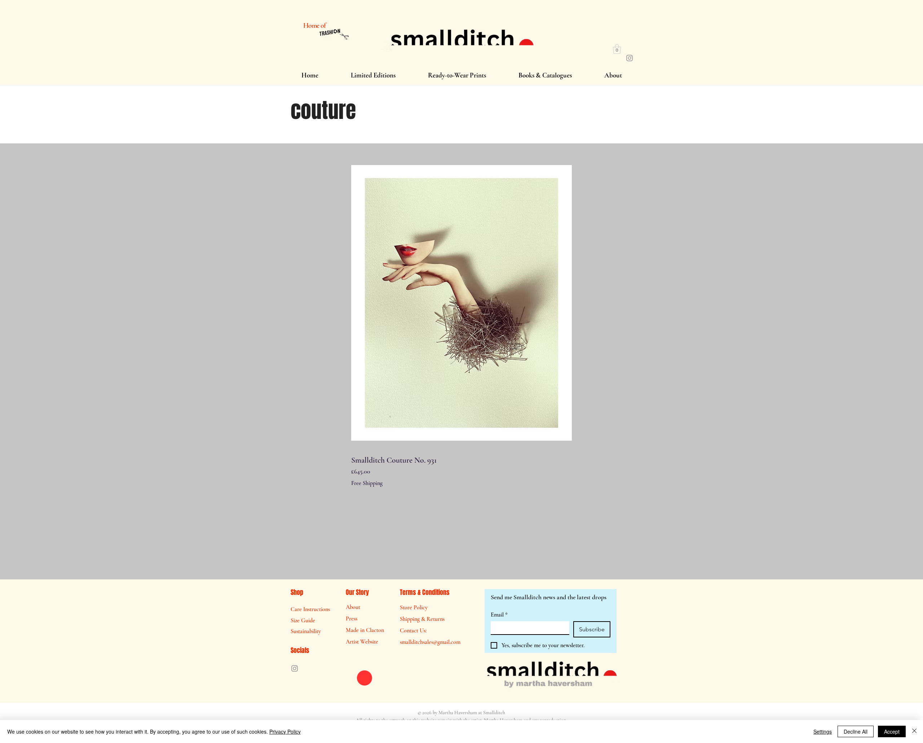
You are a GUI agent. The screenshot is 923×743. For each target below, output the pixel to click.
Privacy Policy (285, 731)
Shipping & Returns (422, 619)
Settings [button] (822, 731)
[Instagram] (629, 58)
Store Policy (414, 607)
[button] (617, 49)
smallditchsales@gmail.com (430, 642)
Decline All (855, 731)
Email (499, 614)
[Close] (914, 731)
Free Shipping (367, 483)
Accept (892, 731)
